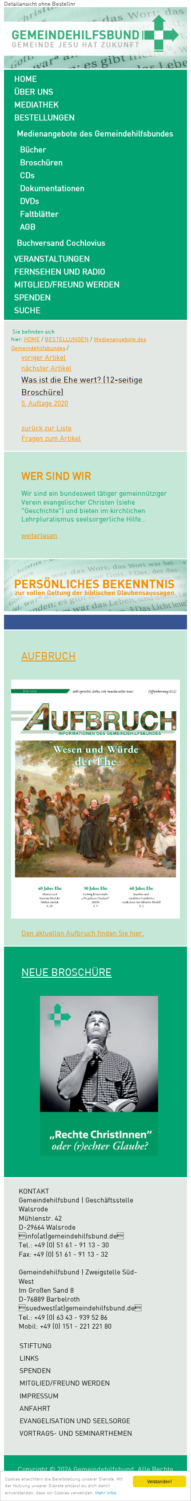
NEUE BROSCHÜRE (66, 972)
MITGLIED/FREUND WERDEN (66, 284)
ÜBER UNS (33, 91)
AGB (28, 226)
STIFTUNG (36, 1346)
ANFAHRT (35, 1408)
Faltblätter (39, 214)
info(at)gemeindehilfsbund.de (71, 1236)
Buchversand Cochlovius (61, 242)
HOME (25, 79)
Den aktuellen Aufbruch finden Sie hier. (82, 933)
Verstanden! (159, 1481)
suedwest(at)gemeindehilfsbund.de (80, 1308)
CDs (27, 175)
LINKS (29, 1358)
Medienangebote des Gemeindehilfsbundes (95, 133)
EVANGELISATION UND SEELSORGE (75, 1421)
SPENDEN (32, 297)
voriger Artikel (43, 357)
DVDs (29, 201)
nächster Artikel (46, 368)
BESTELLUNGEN (44, 117)
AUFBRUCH (48, 655)
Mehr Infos (105, 1492)
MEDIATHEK (36, 104)
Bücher (33, 149)
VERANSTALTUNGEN (52, 258)
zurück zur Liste (46, 428)
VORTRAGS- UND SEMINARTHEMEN (76, 1433)
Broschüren (41, 162)
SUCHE (27, 310)
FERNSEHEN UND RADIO (59, 271)
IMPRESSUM (39, 1396)
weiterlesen (39, 535)
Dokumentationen (52, 188)
